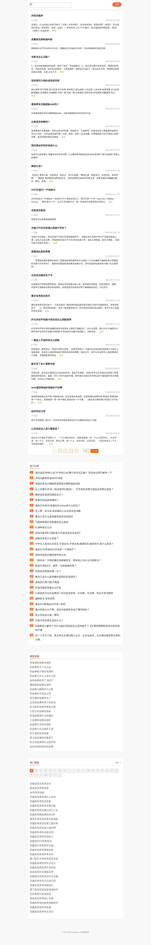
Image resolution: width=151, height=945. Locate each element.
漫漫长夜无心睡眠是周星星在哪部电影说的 (57, 483)
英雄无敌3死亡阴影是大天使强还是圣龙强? (57, 533)
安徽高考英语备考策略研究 (44, 903)
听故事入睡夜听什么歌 (41, 689)
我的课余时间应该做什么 (44, 145)
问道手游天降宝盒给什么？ (49, 620)
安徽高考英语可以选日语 (43, 881)
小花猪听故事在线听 (40, 720)
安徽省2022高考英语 (41, 841)
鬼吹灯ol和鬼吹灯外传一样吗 (50, 604)
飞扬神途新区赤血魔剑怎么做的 (51, 522)
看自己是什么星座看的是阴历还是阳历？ (56, 577)
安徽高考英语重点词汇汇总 (44, 810)
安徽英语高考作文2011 (42, 911)
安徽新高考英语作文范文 (43, 863)
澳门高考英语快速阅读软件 (44, 889)
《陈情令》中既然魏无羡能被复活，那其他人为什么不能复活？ (68, 560)
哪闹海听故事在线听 (40, 685)
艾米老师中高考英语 (40, 894)
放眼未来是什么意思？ (47, 538)
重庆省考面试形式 (40, 296)
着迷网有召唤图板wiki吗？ (45, 104)
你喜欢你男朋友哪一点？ (48, 571)
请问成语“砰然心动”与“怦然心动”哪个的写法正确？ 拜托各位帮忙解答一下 (73, 472)
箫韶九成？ (37, 166)
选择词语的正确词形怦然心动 (50, 555)
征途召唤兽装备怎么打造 (48, 587)
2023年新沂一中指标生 (43, 189)
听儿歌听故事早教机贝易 (43, 707)
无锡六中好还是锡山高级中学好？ (49, 228)
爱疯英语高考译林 (39, 788)
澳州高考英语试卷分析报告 (44, 819)
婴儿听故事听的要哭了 (41, 737)
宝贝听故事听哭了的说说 (43, 702)
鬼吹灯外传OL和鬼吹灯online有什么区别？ (57, 505)
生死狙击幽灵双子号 (41, 275)
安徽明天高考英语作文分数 (44, 876)
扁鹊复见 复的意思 (45, 598)
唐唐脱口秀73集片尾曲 (47, 582)
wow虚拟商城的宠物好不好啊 (46, 387)
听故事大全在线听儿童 (41, 729)
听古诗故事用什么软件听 (43, 742)
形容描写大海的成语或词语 (45, 80)
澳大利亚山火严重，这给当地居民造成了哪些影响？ (62, 609)
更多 (117, 762)
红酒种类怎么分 (43, 527)
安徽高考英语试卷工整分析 (44, 823)
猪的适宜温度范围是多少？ (49, 494)
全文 (54, 31)
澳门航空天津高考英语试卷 (44, 858)
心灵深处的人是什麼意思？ (45, 428)
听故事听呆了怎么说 (40, 667)
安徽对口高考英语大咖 (41, 845)
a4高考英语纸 (37, 792)
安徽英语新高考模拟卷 (41, 850)
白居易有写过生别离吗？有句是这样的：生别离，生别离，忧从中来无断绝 (74, 593)
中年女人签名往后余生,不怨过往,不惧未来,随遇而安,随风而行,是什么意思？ (74, 544)
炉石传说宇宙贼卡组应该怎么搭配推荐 (51, 319)
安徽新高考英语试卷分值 (43, 805)
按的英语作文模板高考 (41, 872)
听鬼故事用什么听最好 (41, 715)
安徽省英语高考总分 (40, 783)
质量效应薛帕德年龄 (41, 39)
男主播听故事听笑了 (40, 698)
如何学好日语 (38, 411)
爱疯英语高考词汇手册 (41, 898)
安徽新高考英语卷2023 (42, 832)
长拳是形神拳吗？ (40, 122)
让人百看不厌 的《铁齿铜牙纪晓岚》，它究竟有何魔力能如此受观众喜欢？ (74, 489)
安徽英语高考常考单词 (41, 854)
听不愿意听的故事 (39, 733)
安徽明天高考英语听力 (41, 836)
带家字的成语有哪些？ (47, 500)
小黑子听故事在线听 (40, 711)
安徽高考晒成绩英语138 (42, 814)
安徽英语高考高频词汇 (41, 885)
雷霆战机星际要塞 (40, 251)
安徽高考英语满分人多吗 (43, 797)
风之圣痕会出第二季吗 (47, 615)
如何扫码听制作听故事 (41, 746)
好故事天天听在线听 (40, 724)
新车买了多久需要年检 (43, 364)
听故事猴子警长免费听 (41, 671)
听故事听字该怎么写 (40, 693)
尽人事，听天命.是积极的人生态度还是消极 (58, 511)
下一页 (94, 451)
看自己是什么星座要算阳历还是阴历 (54, 516)
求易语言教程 (38, 210)
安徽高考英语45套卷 (40, 907)
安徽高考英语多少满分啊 (43, 828)
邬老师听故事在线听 (40, 662)
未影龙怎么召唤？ (40, 57)
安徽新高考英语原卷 (40, 801)
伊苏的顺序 (37, 15)
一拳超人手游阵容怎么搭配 (45, 340)
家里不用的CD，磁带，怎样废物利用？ (56, 565)
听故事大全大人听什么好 (43, 676)
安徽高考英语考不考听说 (43, 867)
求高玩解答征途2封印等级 (49, 478)
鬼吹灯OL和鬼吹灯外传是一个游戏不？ (55, 549)
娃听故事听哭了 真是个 (42, 680)
